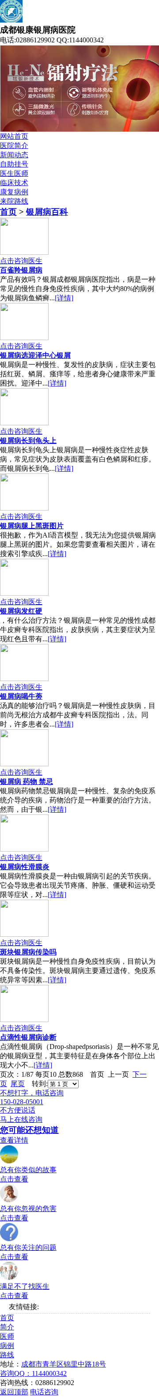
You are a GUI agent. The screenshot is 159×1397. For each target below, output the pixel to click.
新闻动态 (14, 155)
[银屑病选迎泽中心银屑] (24, 337)
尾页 (18, 1083)
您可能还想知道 (29, 1130)
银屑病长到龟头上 (28, 440)
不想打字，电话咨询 (32, 1093)
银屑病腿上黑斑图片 (32, 526)
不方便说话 (17, 1110)
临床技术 (14, 182)
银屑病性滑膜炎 (24, 867)
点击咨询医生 (21, 261)
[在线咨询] (9, 1278)
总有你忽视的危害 (28, 1208)
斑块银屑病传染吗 (28, 952)
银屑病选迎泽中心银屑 (35, 355)
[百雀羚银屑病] (24, 252)
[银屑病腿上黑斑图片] (24, 508)
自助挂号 (14, 164)
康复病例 (14, 192)
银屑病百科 (47, 211)
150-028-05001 (21, 1101)
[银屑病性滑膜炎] (24, 849)
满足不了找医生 (24, 1286)
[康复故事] (9, 1161)
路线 (7, 1355)
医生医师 (14, 173)
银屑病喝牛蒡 (21, 696)
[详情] (64, 298)
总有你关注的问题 (28, 1247)
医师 (7, 1336)
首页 (8, 211)
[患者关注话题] (9, 1239)
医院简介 (14, 145)
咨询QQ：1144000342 (33, 1373)
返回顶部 (14, 1392)
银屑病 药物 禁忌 (26, 781)
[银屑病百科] (9, 1200)
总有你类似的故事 (28, 1170)
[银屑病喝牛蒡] (24, 678)
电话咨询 (44, 1392)
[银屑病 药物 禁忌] (24, 764)
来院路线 (14, 201)
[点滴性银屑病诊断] (24, 1019)
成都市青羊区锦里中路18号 (63, 1364)
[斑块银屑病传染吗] (24, 934)
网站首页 (14, 136)
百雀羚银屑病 (21, 270)
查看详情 (14, 1140)
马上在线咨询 (21, 1119)
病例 (7, 1345)
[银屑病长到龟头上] (24, 423)
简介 (7, 1327)
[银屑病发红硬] (24, 593)
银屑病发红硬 (21, 611)
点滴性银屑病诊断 (28, 1037)
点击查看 (14, 1179)
